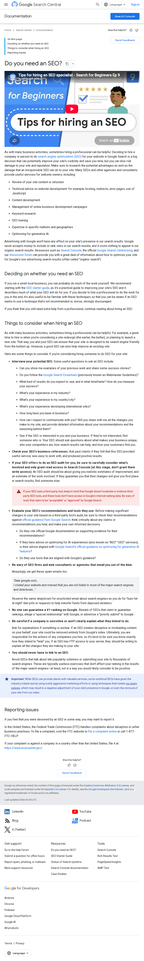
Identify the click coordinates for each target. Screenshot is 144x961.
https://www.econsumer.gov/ (23, 748)
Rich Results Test (108, 855)
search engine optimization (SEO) (60, 156)
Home (7, 30)
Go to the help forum (16, 849)
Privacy (20, 943)
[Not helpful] (137, 30)
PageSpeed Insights (109, 861)
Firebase (9, 909)
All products (11, 927)
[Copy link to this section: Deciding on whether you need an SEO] (87, 274)
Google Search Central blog (115, 250)
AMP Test (103, 867)
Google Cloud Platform (17, 915)
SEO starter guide (37, 288)
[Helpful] (131, 30)
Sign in (135, 4)
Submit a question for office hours (24, 855)
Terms (8, 943)
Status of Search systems (66, 861)
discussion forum (20, 255)
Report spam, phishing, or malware (25, 861)
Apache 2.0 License (55, 789)
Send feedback (125, 40)
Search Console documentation (69, 867)
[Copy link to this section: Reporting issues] (42, 710)
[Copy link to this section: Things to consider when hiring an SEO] (86, 323)
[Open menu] (6, 4)
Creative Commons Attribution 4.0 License (106, 785)
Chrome (9, 903)
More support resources (18, 867)
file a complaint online (102, 731)
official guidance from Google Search (46, 520)
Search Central (47, 4)
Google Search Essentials (60, 375)
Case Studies (59, 873)
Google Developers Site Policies (105, 789)
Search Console (125, 16)
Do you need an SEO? (63, 849)
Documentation (18, 16)
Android (9, 897)
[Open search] (97, 4)
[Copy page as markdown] (67, 64)
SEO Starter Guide (61, 855)
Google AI (10, 921)
